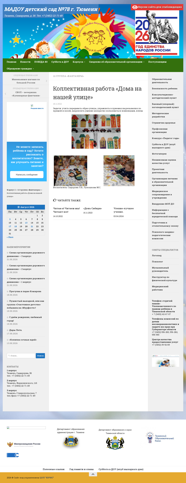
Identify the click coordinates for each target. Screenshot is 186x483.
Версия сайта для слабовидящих (160, 7)
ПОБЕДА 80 (41, 61)
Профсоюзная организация (159, 130)
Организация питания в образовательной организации (165, 181)
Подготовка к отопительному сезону (165, 224)
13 (26, 222)
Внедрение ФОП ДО (163, 203)
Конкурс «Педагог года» (165, 138)
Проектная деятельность (160, 171)
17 (10, 226)
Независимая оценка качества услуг (164, 161)
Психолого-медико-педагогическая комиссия (163, 235)
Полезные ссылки (54, 469)
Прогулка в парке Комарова (25, 291)
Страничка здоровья (163, 122)
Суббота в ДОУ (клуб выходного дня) (163, 146)
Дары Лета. (15, 330)
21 (32, 226)
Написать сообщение (27, 174)
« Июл (10, 237)
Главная (11, 61)
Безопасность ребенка (164, 88)
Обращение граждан (19, 68)
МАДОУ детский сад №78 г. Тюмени (50, 9)
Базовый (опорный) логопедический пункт (165, 106)
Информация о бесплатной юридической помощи (165, 213)
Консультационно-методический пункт (164, 96)
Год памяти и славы (81, 469)
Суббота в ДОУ (60, 61)
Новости (25, 61)
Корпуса (78, 61)
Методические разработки (160, 115)
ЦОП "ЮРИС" (47, 477)
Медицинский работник (160, 288)
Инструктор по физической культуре (164, 279)
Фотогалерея (159, 153)
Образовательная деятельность (162, 81)
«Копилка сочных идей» (23, 339)
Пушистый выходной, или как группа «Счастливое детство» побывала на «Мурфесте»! (25, 304)
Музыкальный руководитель (160, 269)
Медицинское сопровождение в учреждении (162, 194)
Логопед (156, 255)
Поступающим (157, 61)
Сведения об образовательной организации (115, 61)
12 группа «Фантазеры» (68, 76)
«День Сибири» (92, 208)
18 (15, 226)
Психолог (157, 261)
